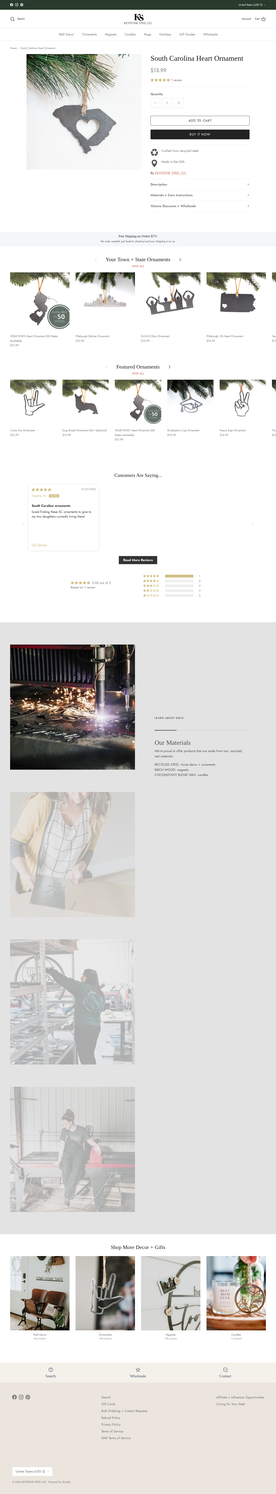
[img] (41, 489)
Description (159, 184)
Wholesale (210, 34)
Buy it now (200, 134)
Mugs (147, 34)
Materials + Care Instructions (172, 195)
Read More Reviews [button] (138, 560)
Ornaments (89, 34)
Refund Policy (110, 1417)
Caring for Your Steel (230, 1404)
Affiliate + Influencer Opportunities (240, 1397)
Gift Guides (187, 34)
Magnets (110, 34)
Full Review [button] (39, 545)
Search (106, 1397)
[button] (161, 80)
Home (13, 48)
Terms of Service (112, 1431)
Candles (130, 34)
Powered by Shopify (59, 1482)
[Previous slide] (23, 523)
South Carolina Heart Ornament (38, 48)
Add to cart (200, 120)
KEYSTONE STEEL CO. (171, 173)
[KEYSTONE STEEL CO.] (138, 19)
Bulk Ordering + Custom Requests (124, 1411)
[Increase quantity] (179, 103)
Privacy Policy (110, 1424)
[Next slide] (253, 523)
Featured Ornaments (138, 367)
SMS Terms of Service (116, 1438)
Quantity (157, 94)
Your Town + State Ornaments (138, 259)
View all (138, 266)
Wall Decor (66, 34)
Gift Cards (108, 1404)
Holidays (165, 34)
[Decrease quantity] (155, 103)
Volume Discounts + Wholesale (173, 206)
